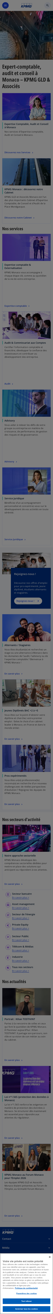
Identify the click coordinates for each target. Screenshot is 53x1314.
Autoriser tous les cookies (26, 1309)
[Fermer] (50, 1257)
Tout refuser (26, 1301)
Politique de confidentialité (26, 1288)
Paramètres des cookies (26, 1293)
